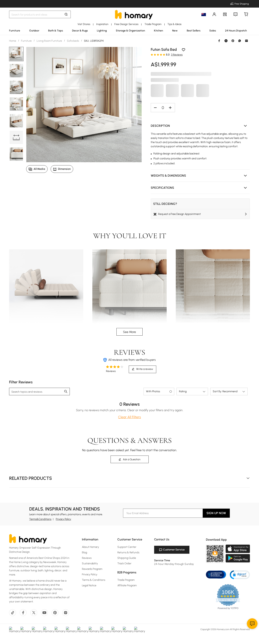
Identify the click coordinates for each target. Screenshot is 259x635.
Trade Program (126, 580)
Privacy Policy (63, 519)
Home (13, 40)
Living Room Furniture (49, 40)
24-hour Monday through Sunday (174, 564)
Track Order (124, 563)
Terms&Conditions (40, 519)
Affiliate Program (127, 585)
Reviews (87, 558)
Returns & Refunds (128, 552)
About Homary (90, 547)
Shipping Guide (126, 558)
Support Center (126, 547)
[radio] (152, 54)
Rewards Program (92, 569)
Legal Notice (89, 585)
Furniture (26, 40)
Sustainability (90, 563)
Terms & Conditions (93, 580)
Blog (84, 552)
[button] (200, 126)
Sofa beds (73, 40)
